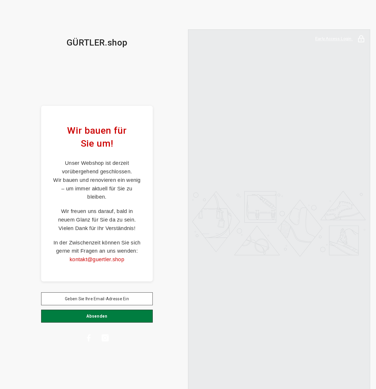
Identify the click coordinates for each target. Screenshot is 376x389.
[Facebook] (88, 337)
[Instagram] (105, 337)
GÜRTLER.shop (96, 42)
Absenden (97, 316)
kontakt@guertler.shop (97, 259)
